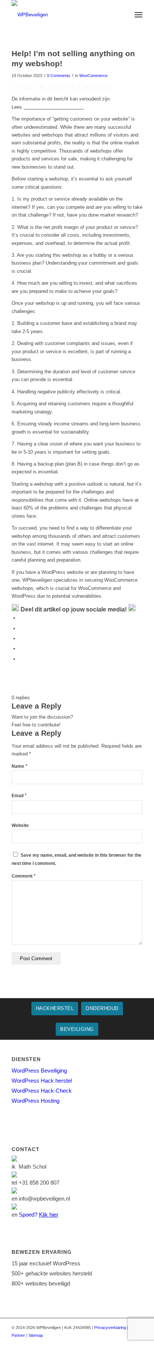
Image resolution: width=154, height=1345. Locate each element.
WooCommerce (93, 75)
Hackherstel (55, 1008)
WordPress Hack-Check (42, 1090)
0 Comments (58, 75)
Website (20, 825)
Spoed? (38, 1214)
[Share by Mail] (21, 659)
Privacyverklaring (110, 1327)
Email (19, 795)
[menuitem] (138, 15)
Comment (24, 876)
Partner (18, 1335)
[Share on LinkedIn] (21, 648)
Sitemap (35, 1335)
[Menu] (138, 15)
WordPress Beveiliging (39, 1070)
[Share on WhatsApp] (21, 638)
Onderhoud (102, 1008)
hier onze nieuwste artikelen (54, 107)
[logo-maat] (64, 15)
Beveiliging (77, 1029)
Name (19, 766)
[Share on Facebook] (21, 618)
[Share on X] (21, 628)
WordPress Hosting (35, 1101)
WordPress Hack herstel (42, 1080)
